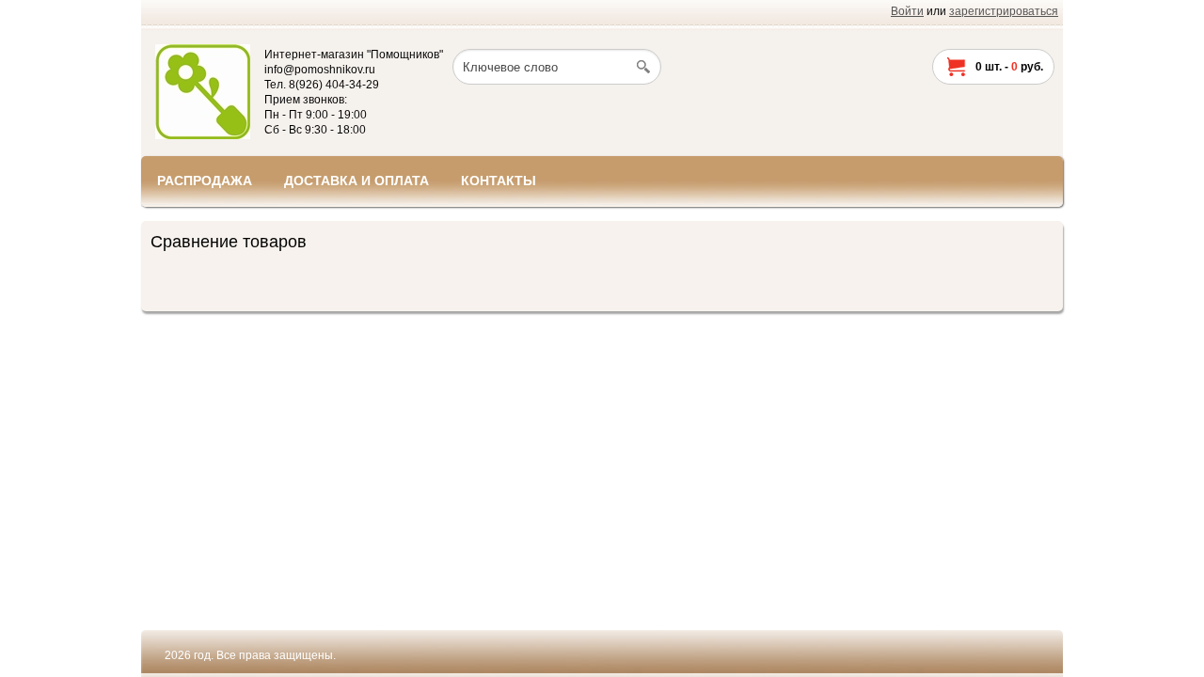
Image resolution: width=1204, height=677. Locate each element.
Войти (907, 11)
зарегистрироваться (1003, 11)
